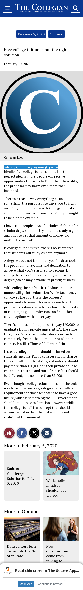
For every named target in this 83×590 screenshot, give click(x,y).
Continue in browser (50, 583)
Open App (26, 583)
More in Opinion (21, 511)
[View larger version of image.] (41, 112)
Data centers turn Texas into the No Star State (21, 551)
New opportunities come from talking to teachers (57, 556)
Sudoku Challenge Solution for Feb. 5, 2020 (20, 476)
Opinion (56, 34)
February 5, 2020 (31, 34)
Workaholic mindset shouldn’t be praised (56, 488)
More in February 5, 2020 (30, 445)
